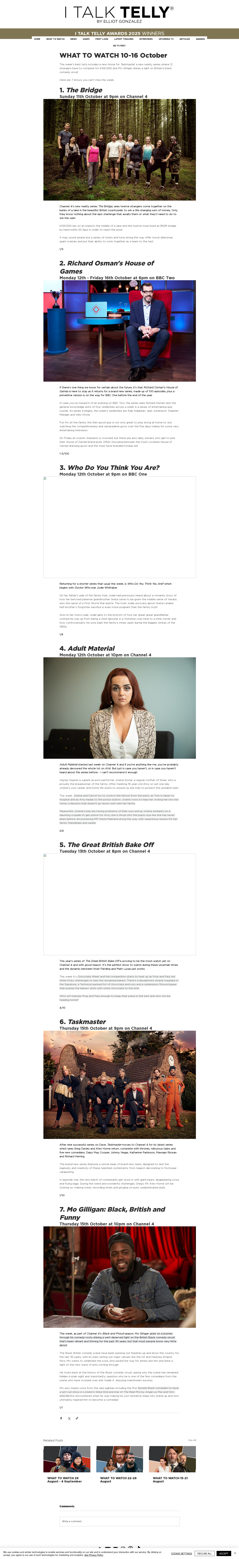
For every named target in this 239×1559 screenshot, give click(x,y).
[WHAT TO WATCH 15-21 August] (172, 1459)
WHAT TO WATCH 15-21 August (170, 1479)
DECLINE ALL (204, 1553)
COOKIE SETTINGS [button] (181, 1553)
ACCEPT (223, 1553)
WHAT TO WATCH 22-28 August (118, 1479)
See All (192, 1440)
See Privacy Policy (93, 1555)
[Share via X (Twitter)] (69, 1418)
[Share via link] (77, 1418)
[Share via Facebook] (61, 1418)
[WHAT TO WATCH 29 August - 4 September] (66, 1459)
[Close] (235, 1553)
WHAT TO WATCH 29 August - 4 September (64, 1479)
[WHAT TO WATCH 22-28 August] (119, 1459)
